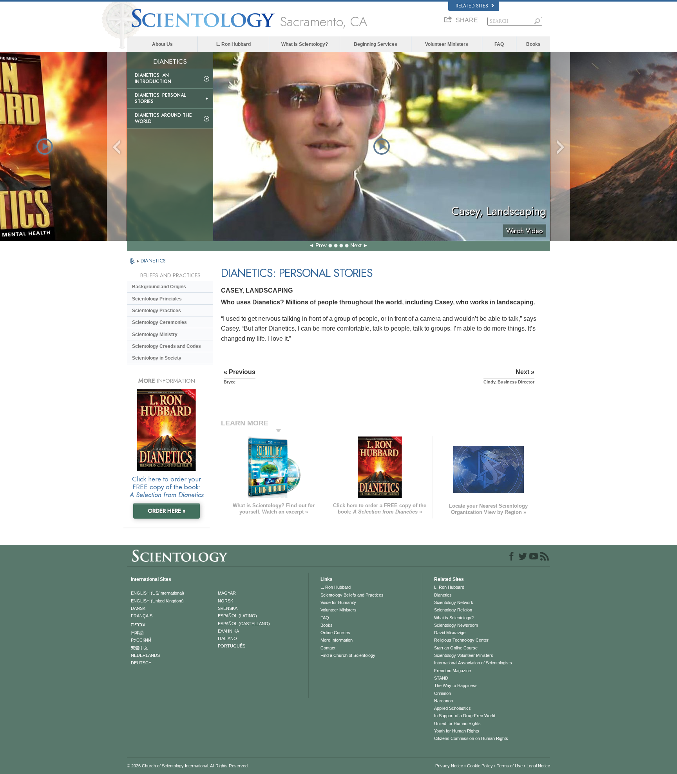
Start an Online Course (456, 648)
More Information (336, 640)
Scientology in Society (156, 358)
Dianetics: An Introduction (153, 78)
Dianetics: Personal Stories (160, 98)
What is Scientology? (304, 44)
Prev (321, 245)
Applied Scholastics (452, 708)
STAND (441, 678)
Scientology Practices (156, 310)
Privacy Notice (449, 765)
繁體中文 (139, 648)
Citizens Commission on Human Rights (471, 738)
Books (533, 44)
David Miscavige (449, 632)
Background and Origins (159, 286)
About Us (162, 44)
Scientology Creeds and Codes (166, 346)
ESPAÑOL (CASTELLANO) (244, 623)
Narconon (443, 700)
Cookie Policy (480, 765)
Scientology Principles (157, 299)
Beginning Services (375, 44)
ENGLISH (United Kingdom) (157, 601)
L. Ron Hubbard (233, 44)
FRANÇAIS (141, 615)
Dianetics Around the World (163, 118)
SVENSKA (227, 608)
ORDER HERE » (167, 511)
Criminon (442, 693)
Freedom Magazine (452, 670)
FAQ (499, 44)
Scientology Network (453, 602)
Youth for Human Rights (456, 731)
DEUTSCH (141, 662)
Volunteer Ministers (446, 44)
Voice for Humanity (338, 602)
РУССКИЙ (141, 640)
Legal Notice (538, 765)
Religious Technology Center (461, 640)
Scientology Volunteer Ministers (463, 655)
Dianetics (443, 595)
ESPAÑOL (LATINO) (237, 615)
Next (356, 245)
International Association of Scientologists (473, 662)
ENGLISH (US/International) (157, 593)
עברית (138, 624)
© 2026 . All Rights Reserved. (188, 765)
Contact (327, 648)
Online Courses (335, 632)
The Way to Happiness (456, 685)
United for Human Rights (457, 723)
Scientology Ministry (154, 334)
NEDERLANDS (145, 655)
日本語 (137, 632)
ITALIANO (227, 638)
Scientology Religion (453, 610)
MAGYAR (227, 593)
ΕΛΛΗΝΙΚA (228, 631)
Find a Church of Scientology (347, 655)
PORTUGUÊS (231, 646)
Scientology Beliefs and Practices (352, 595)
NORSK (225, 601)
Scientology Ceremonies (159, 322)
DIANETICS (153, 260)
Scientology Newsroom (456, 625)
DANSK (138, 608)
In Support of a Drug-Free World (464, 715)
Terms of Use (510, 765)
